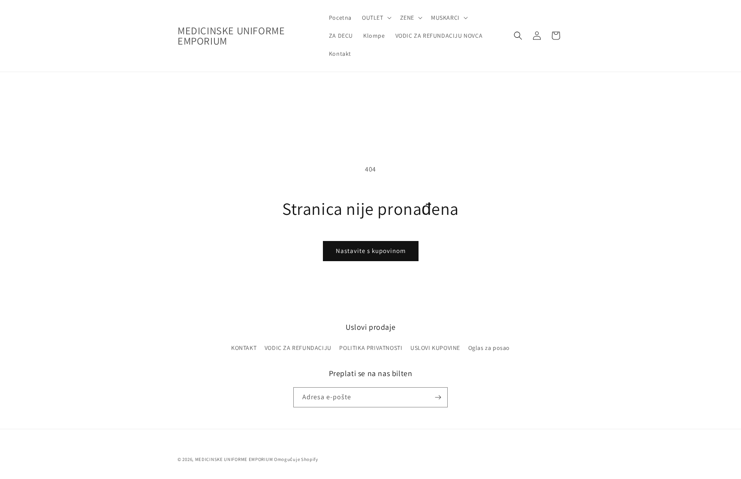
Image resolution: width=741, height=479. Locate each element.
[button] (376, 18)
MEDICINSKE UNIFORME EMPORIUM (234, 459)
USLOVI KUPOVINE (435, 348)
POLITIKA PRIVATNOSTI (370, 348)
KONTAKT (243, 348)
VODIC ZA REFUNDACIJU (298, 348)
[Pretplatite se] (437, 397)
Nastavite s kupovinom (371, 251)
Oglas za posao (489, 348)
